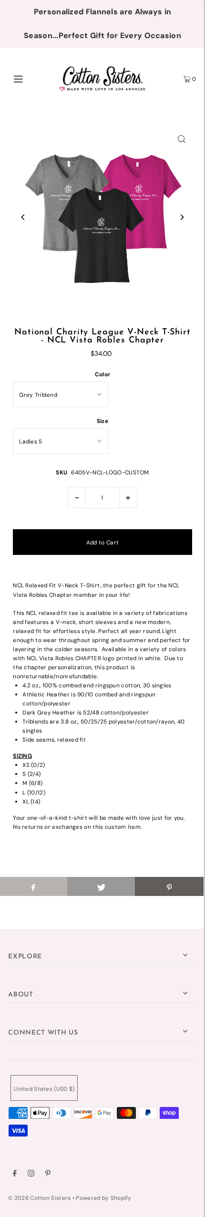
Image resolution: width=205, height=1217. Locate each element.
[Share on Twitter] (101, 886)
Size (102, 421)
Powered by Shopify (103, 1198)
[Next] (181, 217)
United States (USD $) (44, 1089)
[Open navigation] (32, 78)
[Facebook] (15, 1174)
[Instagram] (31, 1174)
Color (103, 374)
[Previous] (23, 217)
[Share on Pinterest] (169, 886)
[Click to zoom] (181, 138)
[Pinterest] (48, 1174)
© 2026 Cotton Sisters (39, 1198)
